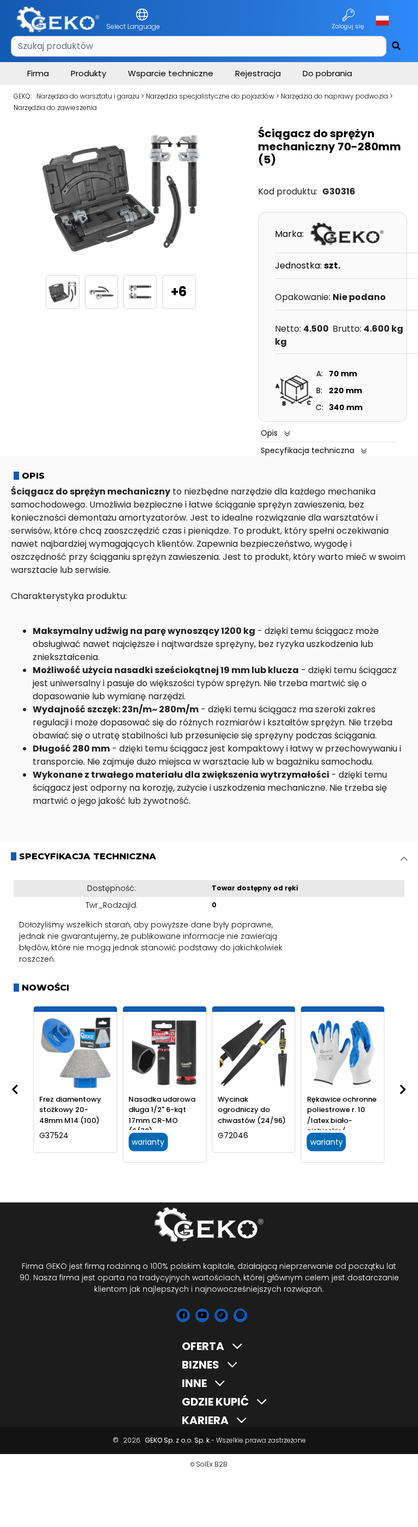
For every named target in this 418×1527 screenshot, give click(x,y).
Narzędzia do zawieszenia (55, 107)
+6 (179, 292)
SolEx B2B (212, 1464)
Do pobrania (327, 73)
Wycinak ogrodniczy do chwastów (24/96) (252, 1110)
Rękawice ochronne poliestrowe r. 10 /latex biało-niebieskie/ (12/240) (342, 1120)
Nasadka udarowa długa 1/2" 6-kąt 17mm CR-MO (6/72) (161, 1115)
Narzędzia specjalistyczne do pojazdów (210, 96)
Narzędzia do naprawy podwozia (334, 96)
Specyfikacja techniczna (307, 450)
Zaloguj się (348, 26)
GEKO (22, 96)
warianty (148, 1142)
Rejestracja (258, 73)
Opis (269, 432)
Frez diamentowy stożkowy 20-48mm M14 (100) (70, 1110)
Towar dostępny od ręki (255, 888)
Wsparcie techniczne (170, 73)
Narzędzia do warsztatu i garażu (87, 96)
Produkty (88, 73)
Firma (38, 73)
